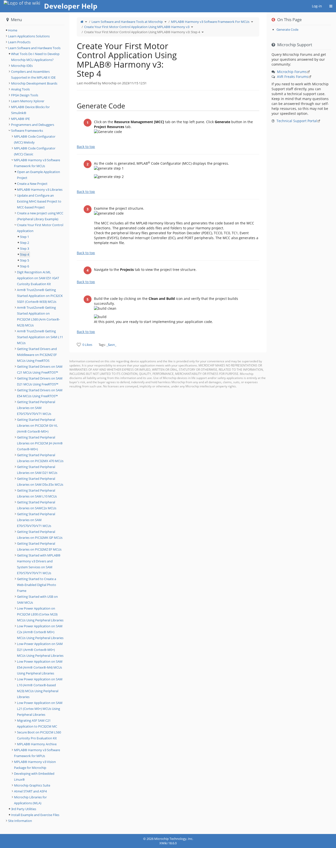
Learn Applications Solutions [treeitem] (29, 36)
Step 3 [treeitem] (24, 248)
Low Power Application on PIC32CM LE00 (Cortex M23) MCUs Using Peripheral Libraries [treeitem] (40, 614)
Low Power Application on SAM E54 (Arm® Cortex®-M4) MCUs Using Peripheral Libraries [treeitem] (39, 667)
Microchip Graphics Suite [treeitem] (32, 785)
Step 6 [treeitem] (24, 266)
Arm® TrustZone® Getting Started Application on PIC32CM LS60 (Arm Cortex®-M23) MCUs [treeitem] (38, 316)
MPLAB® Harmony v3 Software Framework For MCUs (210, 21)
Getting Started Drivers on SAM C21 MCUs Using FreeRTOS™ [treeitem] (39, 369)
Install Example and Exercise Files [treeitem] (35, 815)
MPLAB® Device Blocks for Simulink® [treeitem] (30, 110)
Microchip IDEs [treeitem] (22, 65)
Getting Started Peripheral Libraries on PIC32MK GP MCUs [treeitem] (39, 534)
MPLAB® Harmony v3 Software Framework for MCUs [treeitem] (37, 163)
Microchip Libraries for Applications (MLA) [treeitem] (30, 800)
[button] (65, 423)
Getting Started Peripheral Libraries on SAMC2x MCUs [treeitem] (36, 505)
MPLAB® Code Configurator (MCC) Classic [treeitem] (34, 151)
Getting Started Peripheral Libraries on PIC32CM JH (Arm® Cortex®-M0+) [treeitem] (40, 443)
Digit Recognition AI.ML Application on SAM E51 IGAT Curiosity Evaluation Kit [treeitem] (38, 278)
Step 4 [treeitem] (24, 254)
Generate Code (287, 29)
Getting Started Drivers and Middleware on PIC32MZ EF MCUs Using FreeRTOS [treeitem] (37, 355)
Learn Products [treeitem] (19, 42)
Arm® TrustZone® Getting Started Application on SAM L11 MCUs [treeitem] (40, 337)
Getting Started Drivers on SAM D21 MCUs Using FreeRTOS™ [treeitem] (39, 381)
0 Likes (87, 344)
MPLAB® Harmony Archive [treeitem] (37, 744)
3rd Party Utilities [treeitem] (23, 809)
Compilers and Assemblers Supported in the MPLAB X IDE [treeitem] (33, 74)
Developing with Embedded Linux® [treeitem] (34, 776)
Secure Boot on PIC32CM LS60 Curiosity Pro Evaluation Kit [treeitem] (39, 735)
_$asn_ (111, 344)
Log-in (317, 6)
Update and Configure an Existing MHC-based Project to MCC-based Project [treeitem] (39, 201)
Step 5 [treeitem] (24, 260)
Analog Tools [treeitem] (20, 89)
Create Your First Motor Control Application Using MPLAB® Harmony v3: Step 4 (142, 32)
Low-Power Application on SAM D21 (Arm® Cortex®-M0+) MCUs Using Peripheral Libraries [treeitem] (40, 650)
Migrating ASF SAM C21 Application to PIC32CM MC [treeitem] (37, 723)
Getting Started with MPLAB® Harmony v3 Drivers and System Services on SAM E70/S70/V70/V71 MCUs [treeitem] (39, 564)
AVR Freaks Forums (292, 76)
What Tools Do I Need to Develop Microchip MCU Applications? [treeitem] (35, 57)
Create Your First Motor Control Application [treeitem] (40, 228)
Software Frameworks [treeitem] (27, 130)
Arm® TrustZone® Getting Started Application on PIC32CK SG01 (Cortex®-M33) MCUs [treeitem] (40, 296)
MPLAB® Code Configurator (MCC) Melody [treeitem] (34, 139)
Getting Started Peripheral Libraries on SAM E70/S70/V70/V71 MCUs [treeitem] (36, 408)
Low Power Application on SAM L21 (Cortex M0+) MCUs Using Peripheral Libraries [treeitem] (39, 709)
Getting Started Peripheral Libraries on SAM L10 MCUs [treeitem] (37, 493)
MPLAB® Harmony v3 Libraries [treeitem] (39, 189)
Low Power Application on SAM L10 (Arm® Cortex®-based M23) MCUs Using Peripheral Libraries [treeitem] (39, 688)
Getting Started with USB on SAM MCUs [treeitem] (37, 599)
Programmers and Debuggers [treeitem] (32, 124)
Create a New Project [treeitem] (32, 183)
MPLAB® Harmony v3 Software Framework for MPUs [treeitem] (37, 753)
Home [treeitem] (12, 30)
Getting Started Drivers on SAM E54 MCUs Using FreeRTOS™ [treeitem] (39, 393)
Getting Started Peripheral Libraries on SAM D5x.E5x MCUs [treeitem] (40, 481)
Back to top (86, 146)
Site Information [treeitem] (20, 821)
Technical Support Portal (296, 120)
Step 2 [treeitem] (24, 242)
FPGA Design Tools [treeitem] (24, 95)
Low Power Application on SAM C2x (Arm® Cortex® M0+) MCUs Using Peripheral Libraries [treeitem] (40, 632)
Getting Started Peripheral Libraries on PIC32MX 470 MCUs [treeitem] (40, 458)
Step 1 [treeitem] (24, 236)
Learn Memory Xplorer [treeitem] (27, 101)
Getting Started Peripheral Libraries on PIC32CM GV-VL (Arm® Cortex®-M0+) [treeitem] (37, 425)
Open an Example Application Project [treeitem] (38, 175)
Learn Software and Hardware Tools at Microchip (127, 21)
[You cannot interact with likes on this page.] (79, 344)
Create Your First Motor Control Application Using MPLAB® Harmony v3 (136, 27)
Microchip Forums (292, 71)
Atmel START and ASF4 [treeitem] (30, 791)
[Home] (81, 21)
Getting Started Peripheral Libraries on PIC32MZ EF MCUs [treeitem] (39, 546)
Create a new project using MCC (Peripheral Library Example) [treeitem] (40, 216)
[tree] (34, 30)
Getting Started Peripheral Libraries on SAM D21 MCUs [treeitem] (37, 470)
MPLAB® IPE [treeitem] (20, 119)
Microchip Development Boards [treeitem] (34, 83)
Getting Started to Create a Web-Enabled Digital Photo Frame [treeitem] (36, 585)
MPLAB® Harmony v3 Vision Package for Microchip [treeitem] (35, 765)
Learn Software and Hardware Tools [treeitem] (34, 48)
